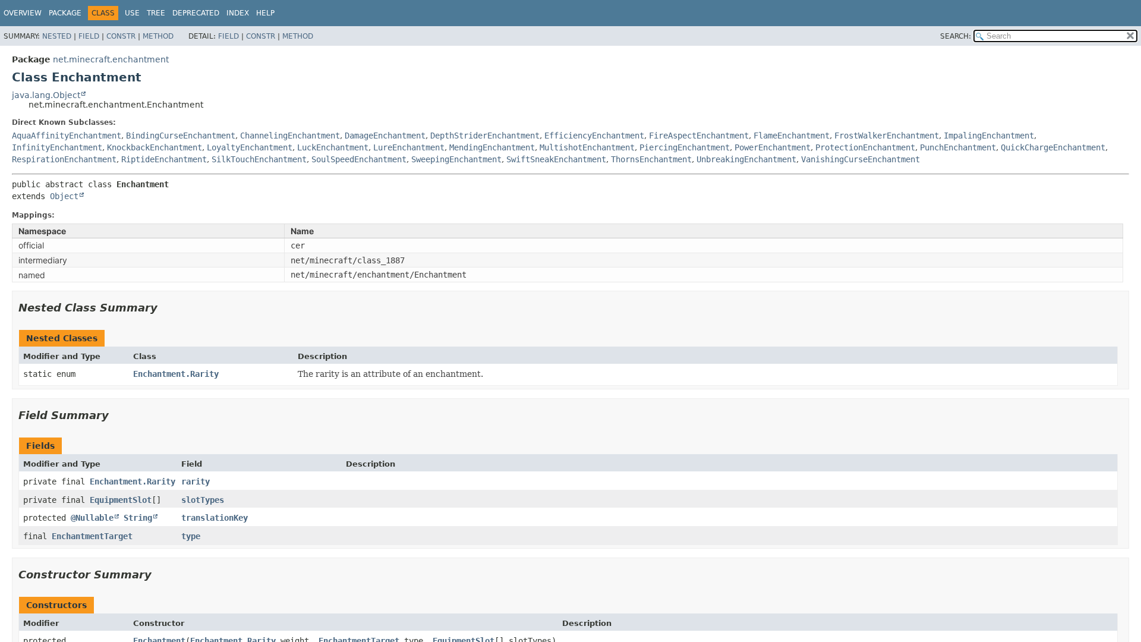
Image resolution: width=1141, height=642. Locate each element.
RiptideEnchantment (164, 159)
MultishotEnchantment (587, 147)
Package (65, 13)
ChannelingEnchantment (290, 135)
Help (265, 13)
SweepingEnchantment (456, 159)
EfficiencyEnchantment (594, 135)
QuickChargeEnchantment (1053, 147)
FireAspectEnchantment (699, 135)
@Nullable (92, 518)
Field (88, 36)
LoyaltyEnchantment (249, 147)
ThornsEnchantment (651, 159)
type (190, 536)
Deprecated (195, 13)
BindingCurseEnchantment (180, 135)
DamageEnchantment (385, 135)
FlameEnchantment (792, 135)
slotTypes (202, 500)
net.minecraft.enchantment (111, 59)
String (138, 518)
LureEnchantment (409, 147)
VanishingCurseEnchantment (860, 159)
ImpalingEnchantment (989, 135)
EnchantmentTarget (92, 536)
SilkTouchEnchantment (259, 159)
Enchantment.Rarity (176, 374)
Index (237, 13)
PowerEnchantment (773, 147)
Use (132, 13)
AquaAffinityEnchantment (66, 135)
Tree (156, 13)
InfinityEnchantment (57, 147)
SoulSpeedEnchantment (358, 159)
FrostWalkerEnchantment (886, 135)
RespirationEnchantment (64, 159)
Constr (120, 36)
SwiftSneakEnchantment (556, 159)
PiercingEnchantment (684, 147)
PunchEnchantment (958, 147)
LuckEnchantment (332, 147)
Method (158, 36)
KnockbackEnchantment (154, 147)
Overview (23, 13)
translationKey (214, 518)
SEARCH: (955, 36)
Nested (56, 36)
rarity (195, 481)
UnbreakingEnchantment (746, 159)
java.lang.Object (46, 95)
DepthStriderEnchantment (485, 135)
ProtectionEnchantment (865, 147)
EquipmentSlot (121, 500)
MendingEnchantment (492, 147)
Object (64, 196)
